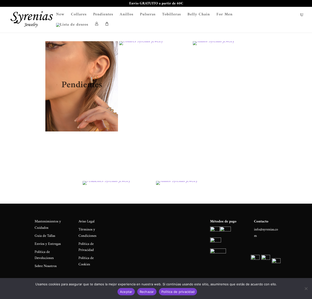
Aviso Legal (86, 221)
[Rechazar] (305, 288)
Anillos (126, 15)
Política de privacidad (178, 292)
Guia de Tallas (45, 236)
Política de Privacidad (86, 247)
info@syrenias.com (266, 232)
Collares (79, 15)
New (60, 15)
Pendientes (103, 15)
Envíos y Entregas (48, 244)
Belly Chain (198, 15)
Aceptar (126, 292)
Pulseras (148, 15)
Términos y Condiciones (87, 232)
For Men (224, 15)
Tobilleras (171, 15)
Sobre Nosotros (46, 266)
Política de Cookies (86, 261)
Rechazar (147, 292)
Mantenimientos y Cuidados (48, 224)
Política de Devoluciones (44, 255)
